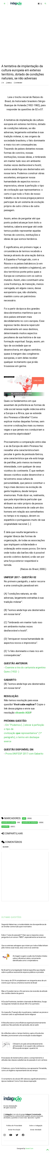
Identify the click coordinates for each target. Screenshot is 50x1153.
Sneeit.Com (29, 1148)
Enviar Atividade (35, 1130)
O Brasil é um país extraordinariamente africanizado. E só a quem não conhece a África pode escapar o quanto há (28, 1046)
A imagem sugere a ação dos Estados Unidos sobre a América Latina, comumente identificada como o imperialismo (30, 958)
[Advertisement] (25, 36)
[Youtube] (10, 1135)
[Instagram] (5, 1135)
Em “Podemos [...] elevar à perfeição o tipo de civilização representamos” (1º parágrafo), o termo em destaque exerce (24, 733)
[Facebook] (23, 1135)
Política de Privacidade (14, 1125)
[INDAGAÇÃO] (16, 4)
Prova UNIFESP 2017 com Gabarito (24, 753)
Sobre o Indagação (35, 1125)
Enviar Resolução (14, 1130)
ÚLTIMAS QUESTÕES (11, 917)
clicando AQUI (23, 712)
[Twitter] (17, 1135)
